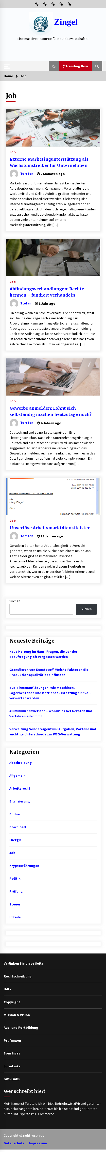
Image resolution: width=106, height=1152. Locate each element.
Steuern (15, 904)
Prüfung (16, 891)
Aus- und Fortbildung (21, 1027)
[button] (54, 66)
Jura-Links (12, 1066)
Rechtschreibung (18, 976)
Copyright (12, 1002)
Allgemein (17, 775)
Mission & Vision (17, 1015)
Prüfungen (12, 1040)
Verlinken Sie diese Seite (24, 963)
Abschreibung (20, 762)
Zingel (66, 22)
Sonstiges (12, 1053)
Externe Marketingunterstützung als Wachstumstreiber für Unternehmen (49, 162)
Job (13, 152)
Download (17, 827)
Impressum (38, 1143)
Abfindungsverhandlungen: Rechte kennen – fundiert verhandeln (47, 292)
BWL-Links (12, 1079)
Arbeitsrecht (19, 788)
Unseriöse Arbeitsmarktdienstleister (50, 527)
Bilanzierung (19, 801)
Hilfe (7, 989)
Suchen (14, 601)
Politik (14, 878)
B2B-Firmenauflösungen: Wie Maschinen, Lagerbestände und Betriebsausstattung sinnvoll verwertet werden (49, 692)
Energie (15, 840)
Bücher (15, 814)
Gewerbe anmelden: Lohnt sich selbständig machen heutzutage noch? (50, 411)
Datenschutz (14, 1143)
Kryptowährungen (24, 865)
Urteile (15, 917)
